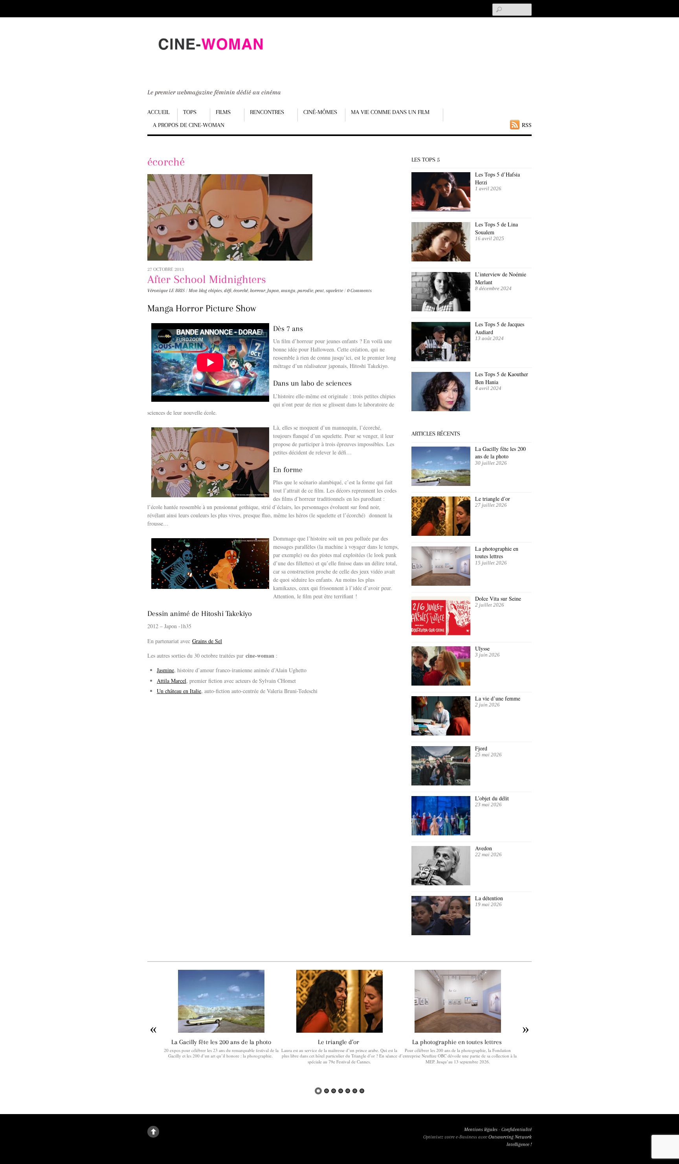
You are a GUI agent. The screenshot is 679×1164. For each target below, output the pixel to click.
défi (227, 290)
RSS (527, 125)
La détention (489, 898)
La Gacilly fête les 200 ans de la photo (500, 452)
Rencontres (267, 112)
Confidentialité (516, 1129)
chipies (215, 290)
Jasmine (165, 670)
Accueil (158, 112)
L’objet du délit (492, 798)
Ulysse (482, 648)
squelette (334, 290)
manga (288, 290)
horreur (257, 290)
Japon (273, 290)
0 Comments (359, 290)
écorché (240, 290)
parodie (305, 290)
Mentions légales (480, 1129)
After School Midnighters (206, 279)
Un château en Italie (179, 691)
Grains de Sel (207, 641)
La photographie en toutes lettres (496, 552)
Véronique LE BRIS (166, 290)
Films (223, 112)
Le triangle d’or (493, 498)
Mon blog (198, 290)
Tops (189, 112)
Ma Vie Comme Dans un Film (390, 112)
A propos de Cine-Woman (188, 125)
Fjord (481, 748)
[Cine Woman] (210, 57)
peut (319, 290)
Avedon (484, 848)
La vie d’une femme (497, 698)
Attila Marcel (171, 680)
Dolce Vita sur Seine (498, 598)
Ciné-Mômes (320, 112)
